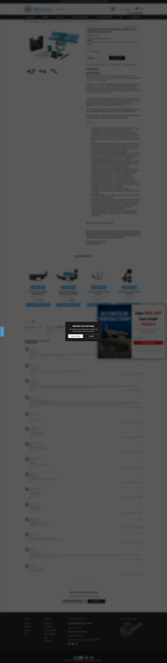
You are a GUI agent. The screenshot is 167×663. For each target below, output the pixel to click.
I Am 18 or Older (75, 336)
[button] (2, 331)
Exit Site (91, 336)
